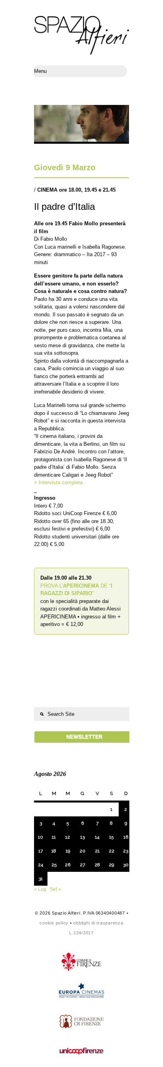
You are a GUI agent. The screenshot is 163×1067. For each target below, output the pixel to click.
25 (54, 864)
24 (40, 864)
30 (126, 864)
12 (67, 837)
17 (40, 851)
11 (54, 837)
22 (111, 851)
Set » (55, 889)
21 (97, 851)
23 (125, 851)
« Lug (40, 889)
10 (40, 837)
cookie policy (54, 923)
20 (82, 851)
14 (97, 837)
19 (68, 851)
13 (82, 837)
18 (53, 851)
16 (125, 837)
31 (40, 878)
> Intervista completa (58, 482)
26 (67, 864)
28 (97, 864)
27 (82, 864)
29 (111, 864)
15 (111, 837)
